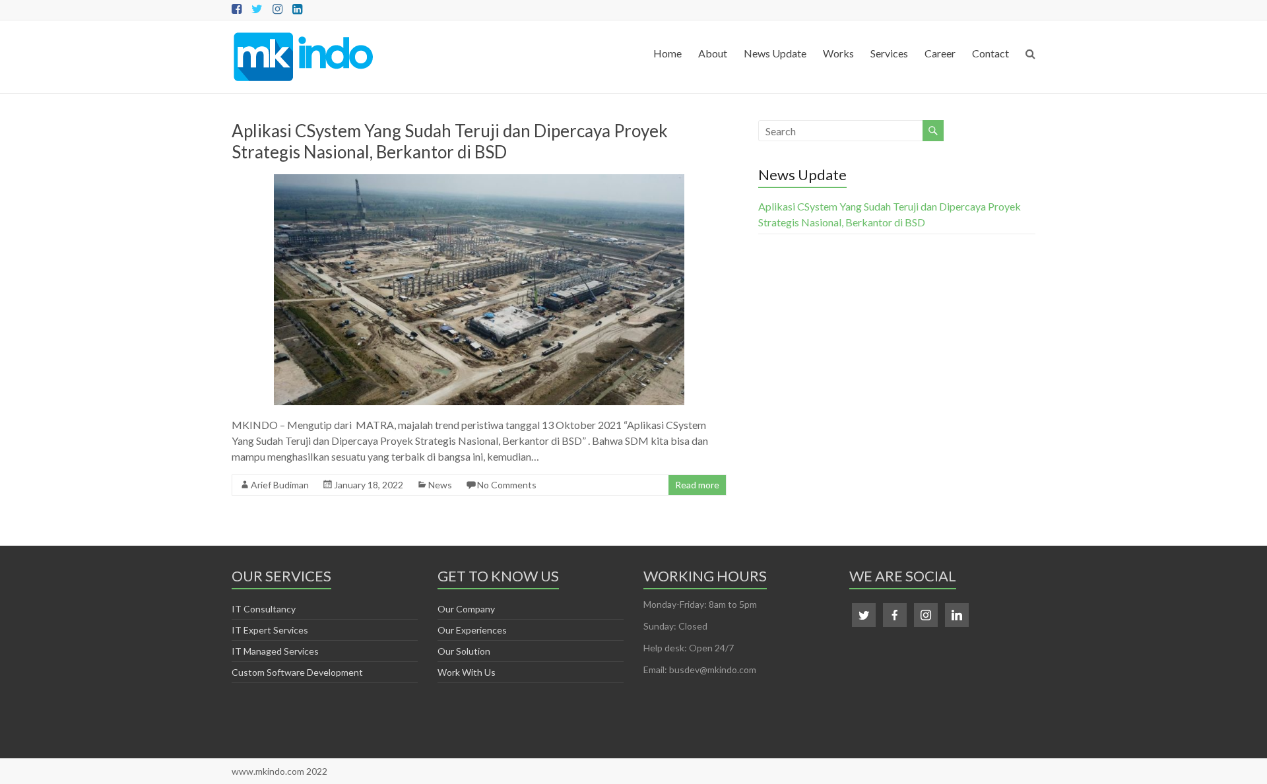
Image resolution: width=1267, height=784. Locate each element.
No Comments (506, 484)
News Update (775, 53)
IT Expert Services (270, 630)
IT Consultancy (264, 608)
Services (889, 53)
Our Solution (464, 651)
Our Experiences (472, 630)
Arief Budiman (280, 484)
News (440, 484)
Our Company (466, 608)
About (712, 53)
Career (940, 53)
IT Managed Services (275, 651)
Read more (697, 484)
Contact (990, 53)
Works (838, 53)
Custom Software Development (297, 672)
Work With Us (467, 672)
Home (667, 53)
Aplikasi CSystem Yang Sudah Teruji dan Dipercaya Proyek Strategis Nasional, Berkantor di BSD (450, 141)
